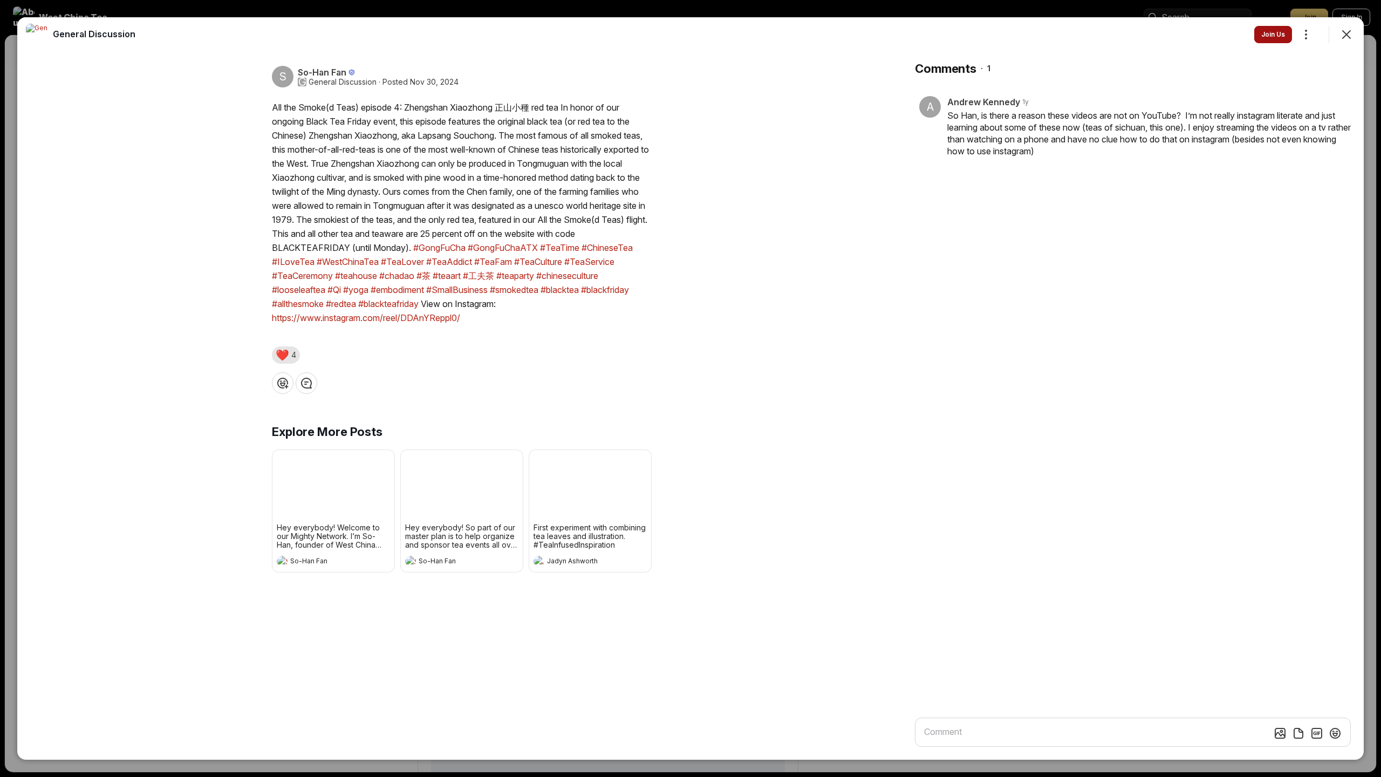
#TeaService (589, 261)
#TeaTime (559, 247)
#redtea (341, 303)
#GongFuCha (439, 247)
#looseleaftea (298, 289)
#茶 (423, 275)
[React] (282, 383)
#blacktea (560, 289)
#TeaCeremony (302, 275)
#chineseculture (567, 275)
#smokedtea (514, 289)
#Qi (334, 289)
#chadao (396, 275)
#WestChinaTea (348, 261)
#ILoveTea (293, 261)
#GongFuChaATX (503, 247)
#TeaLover (402, 261)
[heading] (322, 562)
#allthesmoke (298, 303)
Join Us (1273, 34)
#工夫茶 (478, 275)
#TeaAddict (449, 261)
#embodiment (397, 289)
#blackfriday (605, 289)
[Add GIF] (1316, 733)
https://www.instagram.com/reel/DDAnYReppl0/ (366, 317)
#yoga (355, 289)
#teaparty (515, 275)
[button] (286, 355)
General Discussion (343, 82)
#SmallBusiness (457, 289)
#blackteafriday (388, 303)
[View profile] (282, 561)
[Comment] (306, 383)
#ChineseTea (607, 247)
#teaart (447, 275)
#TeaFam (493, 261)
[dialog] (690, 388)
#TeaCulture (538, 261)
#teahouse (356, 275)
